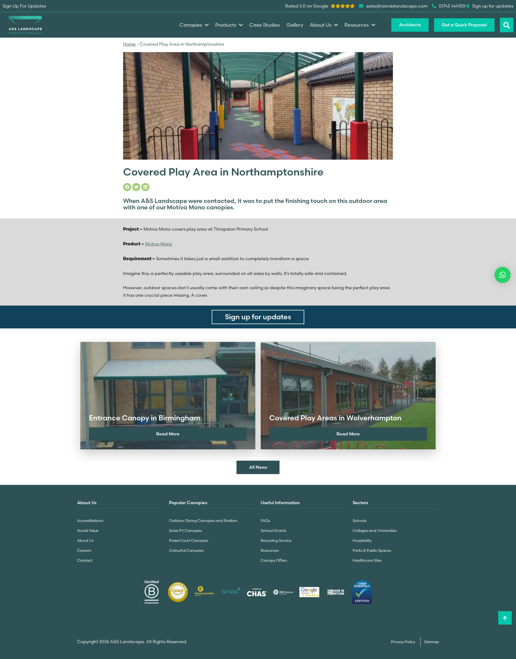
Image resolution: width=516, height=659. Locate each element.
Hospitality (362, 540)
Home (129, 44)
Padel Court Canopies (188, 540)
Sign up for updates (492, 6)
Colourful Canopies (186, 550)
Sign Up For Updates (24, 6)
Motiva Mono (158, 243)
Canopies (191, 25)
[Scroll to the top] (505, 618)
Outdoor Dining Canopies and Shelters (203, 520)
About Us (85, 540)
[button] (502, 275)
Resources (270, 550)
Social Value (87, 530)
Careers (84, 550)
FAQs (265, 520)
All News (258, 467)
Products (225, 25)
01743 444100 (452, 6)
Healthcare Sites (367, 560)
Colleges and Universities (375, 530)
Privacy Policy (403, 641)
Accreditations (90, 520)
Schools (360, 520)
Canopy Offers (274, 560)
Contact (84, 560)
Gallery (294, 25)
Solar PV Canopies (185, 530)
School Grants (273, 530)
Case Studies (264, 25)
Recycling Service (276, 540)
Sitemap (431, 641)
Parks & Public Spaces (372, 550)
